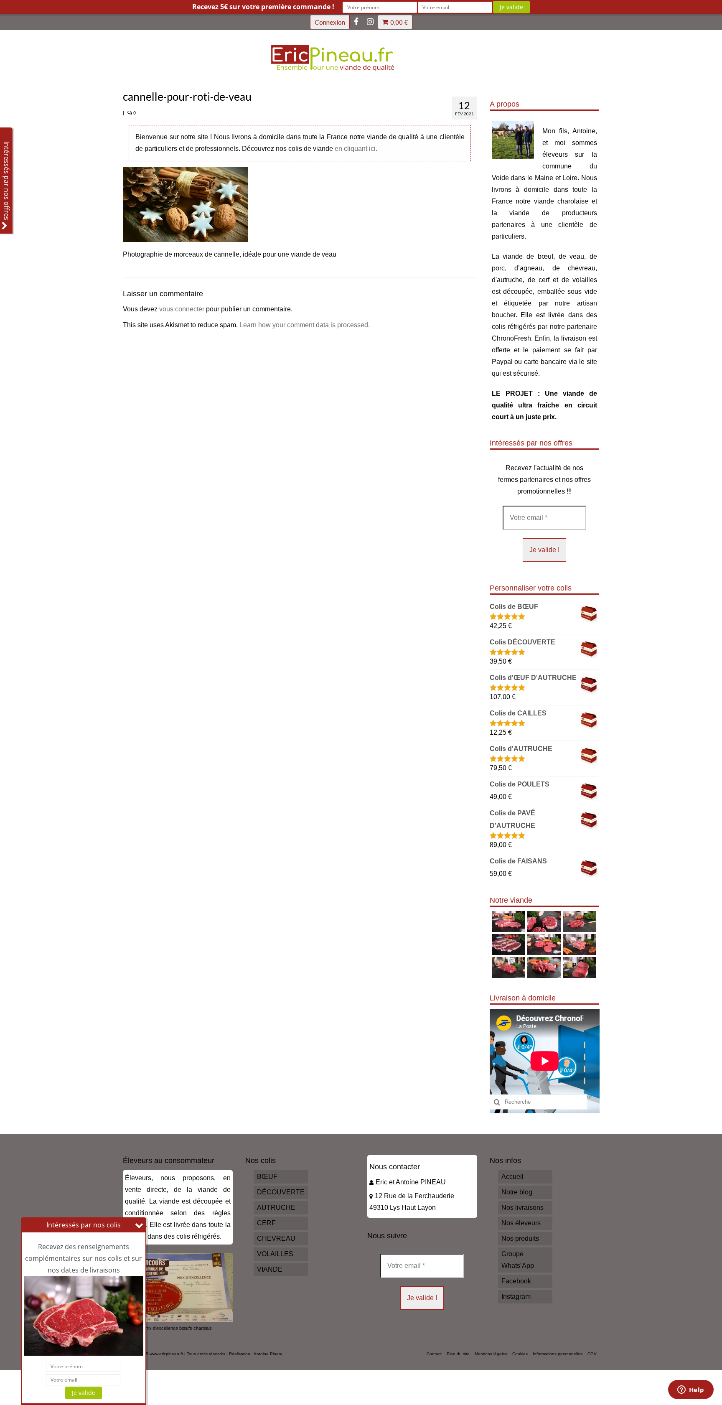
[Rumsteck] (507, 967)
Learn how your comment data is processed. (304, 324)
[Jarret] (543, 921)
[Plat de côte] (578, 944)
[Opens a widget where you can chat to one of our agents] (691, 1390)
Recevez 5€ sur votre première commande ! (263, 6)
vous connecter (181, 309)
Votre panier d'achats (399, 22)
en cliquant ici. (356, 148)
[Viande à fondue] (578, 921)
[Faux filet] (507, 944)
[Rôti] (578, 967)
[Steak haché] (543, 944)
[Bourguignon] (543, 967)
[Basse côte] (507, 921)
